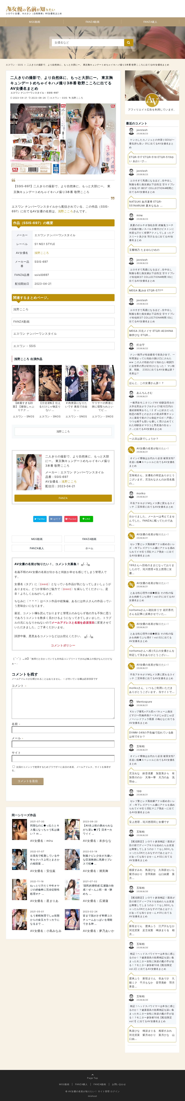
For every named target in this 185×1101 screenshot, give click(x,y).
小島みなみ (54, 931)
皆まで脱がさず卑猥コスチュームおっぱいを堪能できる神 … (97, 919)
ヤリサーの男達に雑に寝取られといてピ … (102, 406)
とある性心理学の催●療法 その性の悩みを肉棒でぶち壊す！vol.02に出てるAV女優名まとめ (151, 637)
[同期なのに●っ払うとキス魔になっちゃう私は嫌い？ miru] (19, 829)
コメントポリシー (63, 645)
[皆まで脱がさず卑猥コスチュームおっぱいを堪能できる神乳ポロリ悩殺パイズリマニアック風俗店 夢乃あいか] (72, 919)
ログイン (115, 1091)
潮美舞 (103, 871)
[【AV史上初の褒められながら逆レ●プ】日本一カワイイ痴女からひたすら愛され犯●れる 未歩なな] (72, 829)
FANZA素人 (150, 21)
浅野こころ (77, 97)
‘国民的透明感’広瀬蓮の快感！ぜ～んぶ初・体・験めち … (98, 889)
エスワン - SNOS (23, 416)
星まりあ (52, 901)
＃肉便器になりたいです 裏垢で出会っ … (76, 406)
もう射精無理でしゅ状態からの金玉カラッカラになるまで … (45, 919)
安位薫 (50, 871)
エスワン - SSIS (58, 97)
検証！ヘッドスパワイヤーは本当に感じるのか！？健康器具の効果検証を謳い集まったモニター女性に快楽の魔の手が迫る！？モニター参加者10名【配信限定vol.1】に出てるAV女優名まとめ (152, 1013)
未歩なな (105, 840)
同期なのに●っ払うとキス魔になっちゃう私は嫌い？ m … (45, 829)
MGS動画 (34, 21)
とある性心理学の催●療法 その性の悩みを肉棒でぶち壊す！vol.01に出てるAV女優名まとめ (152, 596)
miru (49, 840)
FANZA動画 (93, 21)
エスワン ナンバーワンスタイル (35, 333)
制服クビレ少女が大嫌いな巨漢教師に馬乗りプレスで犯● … (97, 859)
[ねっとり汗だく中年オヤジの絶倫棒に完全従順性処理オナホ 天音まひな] (19, 889)
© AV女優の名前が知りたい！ (81, 1091)
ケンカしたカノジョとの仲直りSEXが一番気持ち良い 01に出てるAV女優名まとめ (152, 143)
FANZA (63, 498)
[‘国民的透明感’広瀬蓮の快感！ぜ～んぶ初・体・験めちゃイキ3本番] (72, 889)
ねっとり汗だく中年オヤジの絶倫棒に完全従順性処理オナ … (45, 889)
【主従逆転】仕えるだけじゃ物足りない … (50, 406)
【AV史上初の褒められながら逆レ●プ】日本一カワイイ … (98, 829)
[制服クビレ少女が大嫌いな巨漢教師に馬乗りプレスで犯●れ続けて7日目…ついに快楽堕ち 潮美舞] (72, 859)
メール (17, 738)
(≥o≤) (44, 584)
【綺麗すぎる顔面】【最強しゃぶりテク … (23, 406)
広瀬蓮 (103, 901)
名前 (16, 724)
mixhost (92, 1096)
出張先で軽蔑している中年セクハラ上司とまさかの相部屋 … (45, 859)
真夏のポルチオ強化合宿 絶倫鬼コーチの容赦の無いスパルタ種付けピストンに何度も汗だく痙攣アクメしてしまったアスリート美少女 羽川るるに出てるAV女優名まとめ (151, 233)
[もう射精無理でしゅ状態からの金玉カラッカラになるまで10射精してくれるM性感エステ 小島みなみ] (19, 919)
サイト (16, 752)
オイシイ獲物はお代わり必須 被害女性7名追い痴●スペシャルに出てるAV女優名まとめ (152, 462)
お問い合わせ (119, 1084)
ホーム (89, 548)
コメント (19, 685)
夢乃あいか (106, 931)
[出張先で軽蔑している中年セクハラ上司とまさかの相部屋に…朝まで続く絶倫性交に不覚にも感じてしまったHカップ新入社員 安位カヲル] (19, 859)
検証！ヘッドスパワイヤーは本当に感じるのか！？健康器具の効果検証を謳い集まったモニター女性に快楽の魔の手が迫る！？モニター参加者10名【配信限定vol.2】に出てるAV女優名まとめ (152, 961)
